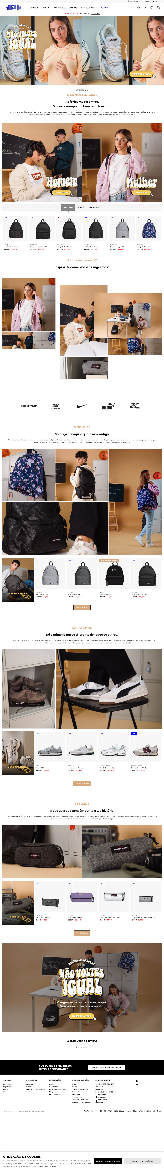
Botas (5, 1089)
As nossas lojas (136, 2)
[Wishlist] (151, 7)
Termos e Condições (80, 1100)
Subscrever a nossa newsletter (106, 1067)
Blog (51, 1092)
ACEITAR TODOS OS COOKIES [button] (108, 1161)
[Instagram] (137, 1084)
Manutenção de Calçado (35, 1089)
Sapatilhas (95, 207)
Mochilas (68, 207)
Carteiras (30, 1092)
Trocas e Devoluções (80, 1089)
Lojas (51, 1084)
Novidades (7, 1084)
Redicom (42, 1112)
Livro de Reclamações (57, 1089)
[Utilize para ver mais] (42, 162)
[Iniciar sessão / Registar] (145, 7)
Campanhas (77, 1097)
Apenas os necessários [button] (142, 1161)
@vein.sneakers (82, 1047)
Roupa (81, 207)
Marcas (73, 8)
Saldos (105, 8)
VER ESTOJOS (82, 933)
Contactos (53, 1087)
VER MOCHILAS (82, 607)
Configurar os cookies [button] (43, 1166)
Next (158, 753)
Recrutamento (54, 1094)
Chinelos (6, 1092)
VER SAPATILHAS (82, 783)
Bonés (28, 1087)
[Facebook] (137, 1081)
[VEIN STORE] (13, 7)
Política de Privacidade (81, 1102)
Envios (74, 1087)
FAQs (74, 1084)
